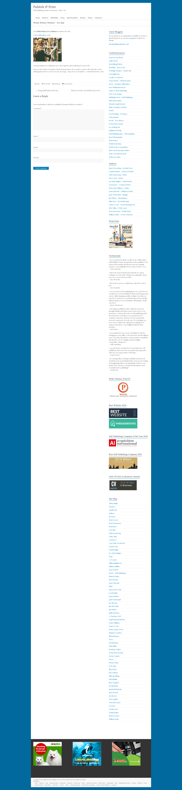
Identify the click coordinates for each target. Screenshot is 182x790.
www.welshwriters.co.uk (41, 35)
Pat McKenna (113, 643)
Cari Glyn (112, 530)
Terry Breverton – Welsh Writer (120, 211)
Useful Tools (113, 709)
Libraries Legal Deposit (117, 104)
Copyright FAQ (114, 74)
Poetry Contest (114, 656)
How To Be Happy (115, 94)
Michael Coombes (115, 633)
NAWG (111, 111)
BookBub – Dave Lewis (117, 67)
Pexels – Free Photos (116, 121)
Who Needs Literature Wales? (119, 150)
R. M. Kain (112, 666)
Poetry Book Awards (116, 124)
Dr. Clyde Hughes (115, 553)
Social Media (113, 686)
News (111, 640)
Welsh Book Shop (115, 144)
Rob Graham (113, 673)
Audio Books (113, 61)
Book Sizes (113, 527)
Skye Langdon (114, 683)
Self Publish (54, 18)
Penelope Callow (115, 649)
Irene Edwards (114, 583)
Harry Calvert (113, 570)
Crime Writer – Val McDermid (119, 81)
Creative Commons (116, 77)
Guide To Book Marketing (118, 91)
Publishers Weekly (115, 131)
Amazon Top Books (116, 58)
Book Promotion (72, 18)
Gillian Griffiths (114, 566)
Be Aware (112, 517)
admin (38, 84)
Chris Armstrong (115, 533)
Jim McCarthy (114, 606)
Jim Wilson (113, 610)
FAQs (111, 557)
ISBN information (115, 101)
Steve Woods (113, 693)
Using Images (113, 713)
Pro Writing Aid (114, 127)
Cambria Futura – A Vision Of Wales (121, 172)
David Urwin (113, 547)
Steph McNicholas (115, 689)
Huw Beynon (113, 580)
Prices (63, 18)
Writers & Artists (115, 157)
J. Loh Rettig (113, 593)
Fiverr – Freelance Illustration (119, 84)
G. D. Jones (113, 560)
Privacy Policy (114, 663)
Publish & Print (44, 7)
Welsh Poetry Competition (118, 147)
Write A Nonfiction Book (117, 154)
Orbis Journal (113, 117)
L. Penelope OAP (115, 616)
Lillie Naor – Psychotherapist (119, 201)
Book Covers (113, 520)
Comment (37, 108)
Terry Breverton (114, 703)
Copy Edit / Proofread (117, 543)
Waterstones (113, 141)
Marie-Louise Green (116, 630)
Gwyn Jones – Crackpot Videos (120, 185)
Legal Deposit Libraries (117, 620)
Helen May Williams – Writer (119, 188)
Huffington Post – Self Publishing (120, 97)
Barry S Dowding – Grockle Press (120, 168)
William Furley (114, 719)
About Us (45, 18)
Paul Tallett (112, 646)
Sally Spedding (114, 676)
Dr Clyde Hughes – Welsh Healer (120, 181)
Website (36, 158)
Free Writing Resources (117, 87)
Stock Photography (115, 137)
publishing (57, 84)
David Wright (113, 550)
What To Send (114, 716)
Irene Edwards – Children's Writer (121, 191)
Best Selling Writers (115, 64)
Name (36, 136)
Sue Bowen (113, 696)
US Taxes (112, 706)
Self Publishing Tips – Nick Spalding (121, 134)
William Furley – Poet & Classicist (120, 215)
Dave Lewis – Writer (116, 178)
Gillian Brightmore (115, 563)
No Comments (68, 84)
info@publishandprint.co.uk (119, 44)
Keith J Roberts (114, 613)
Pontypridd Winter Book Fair (47, 91)
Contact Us (98, 18)
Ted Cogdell (113, 699)
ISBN (111, 586)
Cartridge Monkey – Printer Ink (120, 71)
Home (38, 18)
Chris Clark (113, 537)
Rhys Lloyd (112, 669)
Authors (83, 18)
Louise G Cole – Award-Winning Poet (122, 205)
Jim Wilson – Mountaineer (118, 198)
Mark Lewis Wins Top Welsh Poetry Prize (86, 91)
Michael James (114, 636)
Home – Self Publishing (117, 573)
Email (35, 147)
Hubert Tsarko (114, 576)
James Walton (114, 596)
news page (129, 38)
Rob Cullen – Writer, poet (118, 208)
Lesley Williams (114, 623)
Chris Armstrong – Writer (118, 175)
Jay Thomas (113, 603)
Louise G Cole (114, 626)
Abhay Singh (113, 503)
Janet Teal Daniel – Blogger (118, 195)
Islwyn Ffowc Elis (115, 590)
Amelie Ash (113, 510)
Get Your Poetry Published (103, 785)
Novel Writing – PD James (118, 114)
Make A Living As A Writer (118, 107)
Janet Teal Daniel (115, 600)
